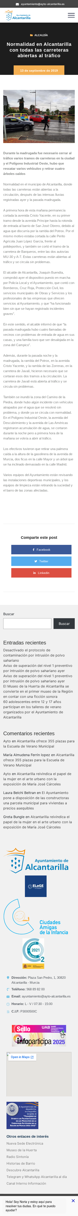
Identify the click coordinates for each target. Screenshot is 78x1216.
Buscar (8, 614)
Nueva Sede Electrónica (24, 1143)
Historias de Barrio (20, 1163)
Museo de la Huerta (21, 1150)
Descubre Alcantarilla (22, 1170)
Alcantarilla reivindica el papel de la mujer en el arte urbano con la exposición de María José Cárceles (37, 779)
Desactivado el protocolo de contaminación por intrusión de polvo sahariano (34, 655)
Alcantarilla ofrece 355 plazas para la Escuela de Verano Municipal (38, 760)
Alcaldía (41, 35)
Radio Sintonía (17, 1157)
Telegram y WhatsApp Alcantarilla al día (36, 1177)
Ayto (7, 741)
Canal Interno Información (26, 1183)
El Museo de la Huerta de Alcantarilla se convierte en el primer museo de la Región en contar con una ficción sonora (38, 691)
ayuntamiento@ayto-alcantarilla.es (42, 4)
